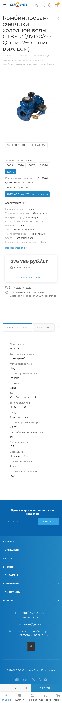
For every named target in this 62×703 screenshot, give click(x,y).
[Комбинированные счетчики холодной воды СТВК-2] (31, 106)
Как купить (11, 592)
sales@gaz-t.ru (33, 624)
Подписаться (48, 521)
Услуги (8, 600)
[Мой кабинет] (49, 5)
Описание (43, 327)
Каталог (9, 541)
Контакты (10, 575)
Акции (8, 558)
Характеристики (17, 327)
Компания (11, 549)
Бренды (8, 566)
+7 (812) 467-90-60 (31, 612)
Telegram (31, 646)
